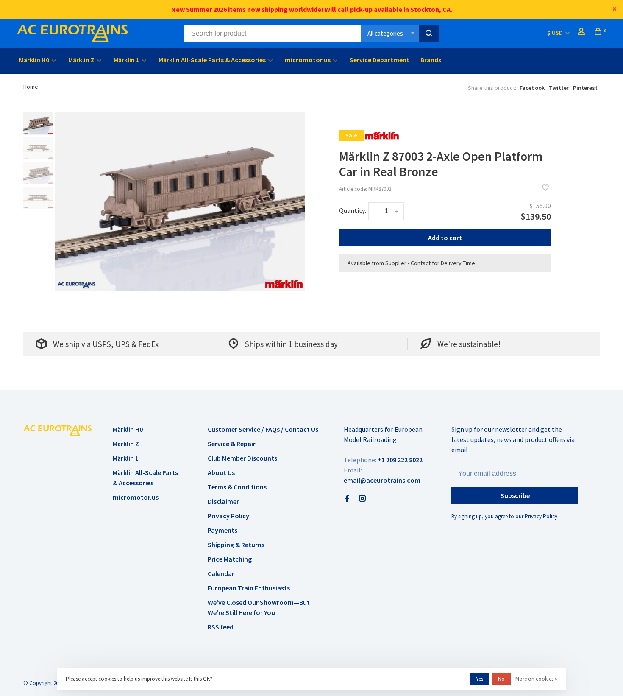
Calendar (221, 573)
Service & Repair (232, 443)
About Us (221, 472)
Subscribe (515, 495)
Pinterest (585, 88)
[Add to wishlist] (545, 188)
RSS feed (221, 627)
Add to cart (445, 237)
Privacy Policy (228, 516)
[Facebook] (347, 499)
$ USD (555, 32)
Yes (479, 678)
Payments (222, 530)
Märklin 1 (126, 60)
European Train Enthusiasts (249, 588)
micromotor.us (308, 60)
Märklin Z (81, 60)
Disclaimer (223, 501)
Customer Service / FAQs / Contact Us (263, 429)
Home (30, 86)
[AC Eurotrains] (57, 430)
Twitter (559, 88)
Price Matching (230, 559)
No (501, 678)
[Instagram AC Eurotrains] (362, 499)
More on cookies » (536, 678)
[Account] (582, 32)
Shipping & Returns (236, 544)
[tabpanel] (180, 201)
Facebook (532, 88)
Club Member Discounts (242, 458)
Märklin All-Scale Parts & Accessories (212, 60)
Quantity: (352, 210)
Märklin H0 (34, 60)
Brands (430, 60)
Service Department (379, 60)
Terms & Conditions (237, 487)
